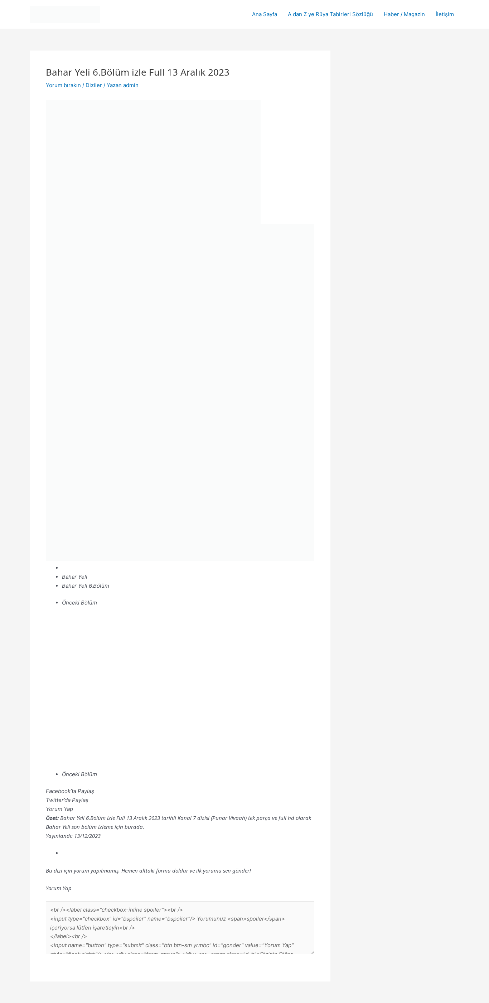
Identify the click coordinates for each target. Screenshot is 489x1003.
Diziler (94, 85)
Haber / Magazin (404, 14)
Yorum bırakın (63, 85)
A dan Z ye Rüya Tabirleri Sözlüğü (330, 14)
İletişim (445, 14)
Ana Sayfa (264, 14)
